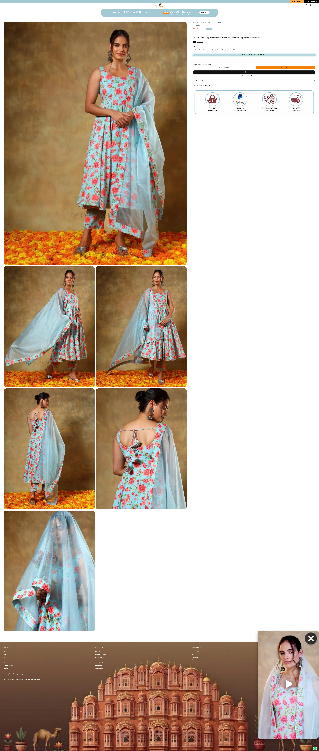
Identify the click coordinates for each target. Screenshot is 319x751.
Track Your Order (8, 665)
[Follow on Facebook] (5, 674)
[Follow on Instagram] (9, 674)
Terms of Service (99, 662)
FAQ (5, 654)
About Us (6, 662)
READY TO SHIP (24, 5)
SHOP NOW (148, 1)
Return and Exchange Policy (102, 654)
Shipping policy (99, 668)
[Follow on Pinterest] (13, 674)
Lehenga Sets (195, 652)
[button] (254, 42)
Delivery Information (100, 657)
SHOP (5, 5)
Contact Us (7, 657)
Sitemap (6, 668)
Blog (5, 660)
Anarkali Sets (195, 657)
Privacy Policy (98, 652)
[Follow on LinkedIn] (22, 674)
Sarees (194, 654)
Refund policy (98, 665)
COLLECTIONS (13, 5)
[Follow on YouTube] (18, 674)
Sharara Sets (195, 660)
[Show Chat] (315, 748)
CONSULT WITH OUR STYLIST (255, 72)
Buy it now (285, 67)
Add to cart (224, 67)
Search (5, 652)
